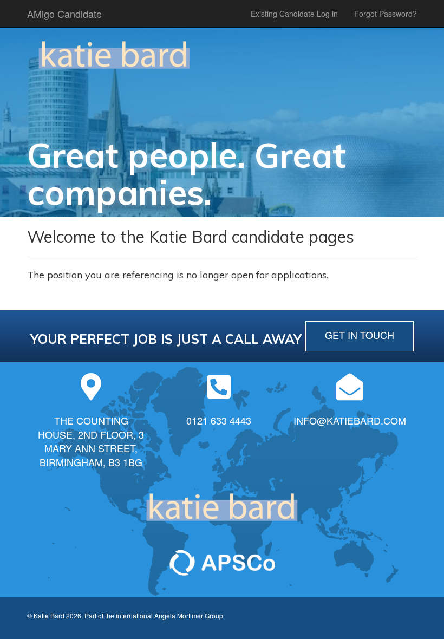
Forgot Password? (385, 13)
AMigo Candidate (64, 13)
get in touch (359, 335)
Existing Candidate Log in (294, 13)
